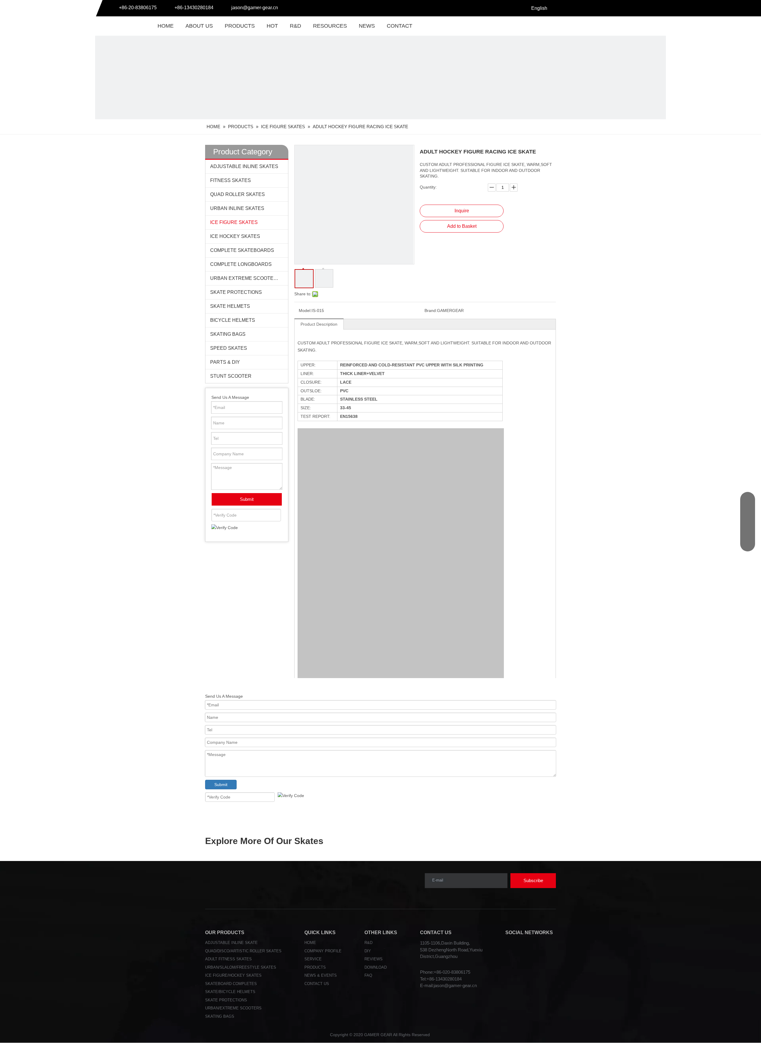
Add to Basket (462, 226)
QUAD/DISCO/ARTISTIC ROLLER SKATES (243, 951)
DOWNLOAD (375, 967)
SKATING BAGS (228, 334)
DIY (367, 951)
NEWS (367, 26)
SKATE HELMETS (230, 306)
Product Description (319, 324)
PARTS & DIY (225, 362)
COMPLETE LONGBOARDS (241, 264)
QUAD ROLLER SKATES (237, 194)
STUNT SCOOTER (230, 376)
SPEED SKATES (228, 348)
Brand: (430, 310)
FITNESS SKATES (230, 180)
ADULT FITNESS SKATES (228, 959)
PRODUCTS (240, 26)
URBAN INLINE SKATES (237, 208)
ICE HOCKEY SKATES (235, 236)
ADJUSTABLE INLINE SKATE (231, 942)
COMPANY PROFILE (323, 951)
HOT (272, 26)
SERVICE (313, 959)
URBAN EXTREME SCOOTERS (245, 278)
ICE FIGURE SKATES (234, 222)
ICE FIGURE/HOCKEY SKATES (233, 975)
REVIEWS (373, 959)
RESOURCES (330, 26)
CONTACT (399, 26)
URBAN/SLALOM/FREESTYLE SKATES (240, 967)
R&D (295, 26)
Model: (305, 310)
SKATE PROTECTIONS (236, 292)
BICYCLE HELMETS (232, 320)
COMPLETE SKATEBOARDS (242, 250)
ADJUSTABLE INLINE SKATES (244, 166)
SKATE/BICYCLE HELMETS (230, 991)
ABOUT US (199, 26)
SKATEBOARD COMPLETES (231, 983)
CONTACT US (316, 983)
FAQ (368, 975)
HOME (166, 26)
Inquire (462, 210)
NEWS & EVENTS (320, 975)
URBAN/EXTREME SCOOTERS (233, 1008)
